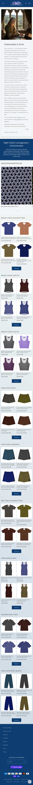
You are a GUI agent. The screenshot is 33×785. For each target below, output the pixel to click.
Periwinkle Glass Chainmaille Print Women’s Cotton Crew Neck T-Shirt (8, 238)
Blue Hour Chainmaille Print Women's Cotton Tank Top (7, 317)
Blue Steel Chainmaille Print (9, 206)
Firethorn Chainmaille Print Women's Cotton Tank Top (22, 295)
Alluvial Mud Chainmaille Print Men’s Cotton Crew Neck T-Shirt (7, 521)
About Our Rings (7, 727)
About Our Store (7, 731)
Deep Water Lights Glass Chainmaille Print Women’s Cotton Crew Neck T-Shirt (24, 260)
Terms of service (24, 781)
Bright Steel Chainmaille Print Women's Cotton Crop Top (7, 352)
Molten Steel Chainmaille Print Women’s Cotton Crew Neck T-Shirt (24, 238)
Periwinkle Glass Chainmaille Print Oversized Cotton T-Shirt (24, 657)
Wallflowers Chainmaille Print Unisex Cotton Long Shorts (23, 464)
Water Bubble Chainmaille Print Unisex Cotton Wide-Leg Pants (8, 691)
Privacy (5, 752)
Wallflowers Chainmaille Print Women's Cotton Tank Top (7, 295)
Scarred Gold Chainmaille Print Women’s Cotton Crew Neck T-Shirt (8, 260)
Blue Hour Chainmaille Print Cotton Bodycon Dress (24, 578)
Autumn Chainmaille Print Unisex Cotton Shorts (8, 430)
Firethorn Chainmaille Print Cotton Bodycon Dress (8, 600)
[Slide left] (13, 211)
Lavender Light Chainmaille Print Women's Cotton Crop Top (24, 352)
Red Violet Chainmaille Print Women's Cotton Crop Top (7, 374)
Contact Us (6, 738)
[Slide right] (20, 211)
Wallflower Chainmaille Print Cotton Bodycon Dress (8, 578)
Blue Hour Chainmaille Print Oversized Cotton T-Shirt (7, 657)
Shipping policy (17, 781)
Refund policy (9, 781)
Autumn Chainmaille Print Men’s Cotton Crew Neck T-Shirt (8, 544)
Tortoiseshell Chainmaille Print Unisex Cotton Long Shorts (23, 486)
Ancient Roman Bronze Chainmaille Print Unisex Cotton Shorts (24, 408)
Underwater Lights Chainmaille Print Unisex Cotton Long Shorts (8, 486)
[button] (3, 3)
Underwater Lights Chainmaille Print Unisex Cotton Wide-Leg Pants (8, 713)
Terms (4, 748)
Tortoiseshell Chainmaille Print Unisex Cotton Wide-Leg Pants (23, 713)
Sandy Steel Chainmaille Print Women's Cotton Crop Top (23, 374)
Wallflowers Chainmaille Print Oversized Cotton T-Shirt (7, 634)
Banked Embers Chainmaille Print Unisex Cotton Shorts (24, 430)
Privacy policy (16, 779)
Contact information (25, 779)
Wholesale (5, 745)
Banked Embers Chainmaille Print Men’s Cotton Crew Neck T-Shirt (24, 544)
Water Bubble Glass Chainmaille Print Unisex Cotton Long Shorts (8, 464)
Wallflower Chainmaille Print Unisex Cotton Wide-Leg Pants (24, 691)
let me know (18, 119)
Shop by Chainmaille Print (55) (11, 163)
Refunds (5, 741)
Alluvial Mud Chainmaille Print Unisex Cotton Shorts (7, 408)
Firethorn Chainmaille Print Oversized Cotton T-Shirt (22, 634)
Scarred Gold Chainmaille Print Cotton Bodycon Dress (23, 600)
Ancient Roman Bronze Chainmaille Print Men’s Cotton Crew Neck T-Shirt (24, 521)
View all (16, 268)
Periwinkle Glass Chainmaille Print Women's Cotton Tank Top (24, 317)
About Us (5, 734)
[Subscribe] (24, 761)
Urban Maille (9, 779)
